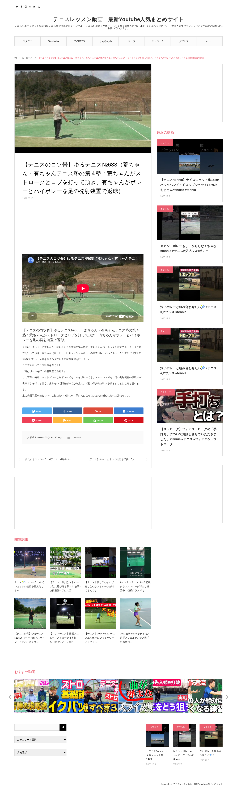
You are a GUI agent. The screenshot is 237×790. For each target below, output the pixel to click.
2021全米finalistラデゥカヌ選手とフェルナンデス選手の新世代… (135, 637)
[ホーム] (15, 57)
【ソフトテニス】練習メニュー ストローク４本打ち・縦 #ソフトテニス (64, 637)
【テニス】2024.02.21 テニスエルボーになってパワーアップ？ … (100, 637)
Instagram (25, 6)
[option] (31, 696)
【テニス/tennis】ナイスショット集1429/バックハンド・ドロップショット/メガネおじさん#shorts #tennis (189, 185)
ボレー (209, 41)
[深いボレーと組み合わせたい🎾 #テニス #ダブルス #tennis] (211, 735)
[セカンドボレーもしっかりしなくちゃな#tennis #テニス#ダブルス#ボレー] (184, 735)
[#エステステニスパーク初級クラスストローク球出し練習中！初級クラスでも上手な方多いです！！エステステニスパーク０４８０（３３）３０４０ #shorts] (135, 562)
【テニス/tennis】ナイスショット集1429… (157, 755)
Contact (34, 6)
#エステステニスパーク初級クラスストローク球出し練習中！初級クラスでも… (135, 586)
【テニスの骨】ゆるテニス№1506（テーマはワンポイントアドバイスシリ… (29, 637)
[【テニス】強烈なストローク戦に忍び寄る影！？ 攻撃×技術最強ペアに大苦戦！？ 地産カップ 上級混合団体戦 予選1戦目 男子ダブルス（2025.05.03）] (65, 562)
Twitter (16, 6)
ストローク (158, 41)
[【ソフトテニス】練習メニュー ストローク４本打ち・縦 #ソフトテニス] (65, 613)
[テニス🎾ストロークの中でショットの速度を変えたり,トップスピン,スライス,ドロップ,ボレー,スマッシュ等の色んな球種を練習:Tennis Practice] (30, 562)
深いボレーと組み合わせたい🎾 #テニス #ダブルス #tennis (188, 309)
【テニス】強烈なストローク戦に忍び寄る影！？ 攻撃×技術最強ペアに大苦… (65, 586)
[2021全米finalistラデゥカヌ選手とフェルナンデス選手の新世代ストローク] (135, 613)
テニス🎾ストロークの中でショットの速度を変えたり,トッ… (29, 586)
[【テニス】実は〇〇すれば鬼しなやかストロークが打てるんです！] (100, 562)
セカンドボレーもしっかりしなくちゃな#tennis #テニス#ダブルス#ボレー (188, 248)
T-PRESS (79, 41)
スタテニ (27, 41)
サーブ (131, 41)
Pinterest (29, 6)
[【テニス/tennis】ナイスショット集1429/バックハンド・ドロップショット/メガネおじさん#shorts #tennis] (157, 735)
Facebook (21, 6)
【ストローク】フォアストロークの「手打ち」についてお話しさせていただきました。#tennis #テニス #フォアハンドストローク (188, 436)
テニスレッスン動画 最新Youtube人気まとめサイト (118, 19)
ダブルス (184, 41)
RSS (38, 6)
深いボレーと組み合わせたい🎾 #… (210, 753)
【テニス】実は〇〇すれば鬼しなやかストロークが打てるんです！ (99, 586)
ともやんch (105, 41)
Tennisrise (53, 41)
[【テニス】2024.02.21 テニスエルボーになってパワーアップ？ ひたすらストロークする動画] (100, 613)
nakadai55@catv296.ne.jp (49, 437)
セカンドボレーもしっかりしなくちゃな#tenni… (184, 755)
